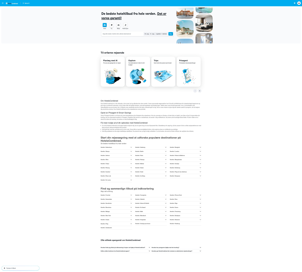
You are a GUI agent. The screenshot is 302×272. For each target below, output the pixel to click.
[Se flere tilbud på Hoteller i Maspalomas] (200, 159)
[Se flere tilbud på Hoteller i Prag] (131, 224)
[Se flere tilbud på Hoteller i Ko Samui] (166, 207)
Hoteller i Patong (105, 167)
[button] (2, 3)
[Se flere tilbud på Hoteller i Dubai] (166, 168)
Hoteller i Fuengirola (140, 195)
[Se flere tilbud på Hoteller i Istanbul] (131, 172)
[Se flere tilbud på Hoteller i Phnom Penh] (200, 195)
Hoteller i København (106, 147)
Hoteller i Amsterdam (106, 199)
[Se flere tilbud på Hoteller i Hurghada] (166, 220)
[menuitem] (104, 26)
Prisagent (183, 60)
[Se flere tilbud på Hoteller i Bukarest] (200, 220)
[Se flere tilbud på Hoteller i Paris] (166, 155)
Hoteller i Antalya (174, 163)
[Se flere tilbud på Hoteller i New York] (131, 215)
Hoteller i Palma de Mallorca (177, 155)
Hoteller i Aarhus (105, 155)
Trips (156, 60)
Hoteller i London (174, 151)
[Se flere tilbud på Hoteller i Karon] (200, 207)
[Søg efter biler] (118, 25)
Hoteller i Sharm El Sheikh (142, 203)
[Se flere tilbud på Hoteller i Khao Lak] (131, 176)
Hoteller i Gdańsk (140, 199)
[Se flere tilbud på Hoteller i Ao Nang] (166, 176)
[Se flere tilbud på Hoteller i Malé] (166, 211)
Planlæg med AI (110, 60)
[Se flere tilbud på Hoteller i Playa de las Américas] (200, 172)
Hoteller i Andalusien (106, 227)
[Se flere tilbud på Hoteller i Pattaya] (166, 159)
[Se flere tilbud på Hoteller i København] (131, 147)
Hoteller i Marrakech (140, 215)
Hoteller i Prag (104, 223)
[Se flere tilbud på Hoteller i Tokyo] (131, 164)
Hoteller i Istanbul (105, 172)
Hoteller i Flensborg (175, 211)
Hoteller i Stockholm (106, 203)
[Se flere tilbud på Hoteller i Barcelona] (131, 207)
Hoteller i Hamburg (175, 223)
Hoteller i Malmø (139, 163)
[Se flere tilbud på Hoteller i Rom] (200, 199)
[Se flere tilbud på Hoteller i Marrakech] (166, 215)
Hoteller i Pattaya (139, 159)
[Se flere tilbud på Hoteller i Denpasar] (200, 176)
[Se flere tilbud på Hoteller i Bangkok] (200, 147)
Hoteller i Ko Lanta (106, 180)
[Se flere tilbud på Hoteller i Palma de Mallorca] (200, 155)
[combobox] (122, 34)
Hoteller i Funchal (105, 195)
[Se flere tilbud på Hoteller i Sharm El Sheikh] (166, 203)
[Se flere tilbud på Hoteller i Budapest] (200, 215)
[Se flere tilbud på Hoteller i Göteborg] (200, 168)
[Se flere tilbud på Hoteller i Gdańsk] (166, 199)
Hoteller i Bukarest (175, 219)
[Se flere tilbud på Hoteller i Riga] (200, 203)
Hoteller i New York (106, 215)
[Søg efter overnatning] (105, 25)
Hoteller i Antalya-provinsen (142, 223)
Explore (132, 60)
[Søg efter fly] (112, 25)
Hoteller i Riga (173, 203)
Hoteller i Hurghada (140, 219)
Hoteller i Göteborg (175, 167)
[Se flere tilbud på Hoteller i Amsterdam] (131, 199)
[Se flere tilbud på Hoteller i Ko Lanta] (131, 180)
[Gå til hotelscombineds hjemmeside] (12, 3)
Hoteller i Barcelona (106, 207)
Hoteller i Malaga (105, 211)
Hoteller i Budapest (175, 215)
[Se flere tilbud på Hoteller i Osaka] (131, 220)
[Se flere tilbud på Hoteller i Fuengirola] (166, 195)
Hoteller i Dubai (139, 167)
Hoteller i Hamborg (140, 147)
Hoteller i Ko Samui (140, 207)
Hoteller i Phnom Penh (176, 195)
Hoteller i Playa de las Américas (178, 172)
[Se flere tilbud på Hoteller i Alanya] (131, 151)
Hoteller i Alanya (105, 151)
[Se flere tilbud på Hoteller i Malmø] (166, 164)
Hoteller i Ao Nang (140, 176)
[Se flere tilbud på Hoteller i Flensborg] (200, 211)
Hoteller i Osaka (105, 219)
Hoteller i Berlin (139, 151)
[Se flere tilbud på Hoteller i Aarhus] (131, 155)
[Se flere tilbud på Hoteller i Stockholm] (131, 203)
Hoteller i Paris (139, 155)
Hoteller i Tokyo (105, 163)
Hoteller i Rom (173, 199)
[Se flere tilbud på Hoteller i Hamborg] (166, 147)
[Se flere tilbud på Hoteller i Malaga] (131, 211)
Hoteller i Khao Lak (106, 176)
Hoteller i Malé (139, 211)
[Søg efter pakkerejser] (125, 25)
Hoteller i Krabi (139, 172)
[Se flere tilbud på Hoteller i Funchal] (131, 195)
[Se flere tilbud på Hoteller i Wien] (131, 159)
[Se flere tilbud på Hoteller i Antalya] (200, 164)
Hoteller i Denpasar (175, 176)
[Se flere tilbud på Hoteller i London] (200, 151)
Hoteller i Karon (174, 207)
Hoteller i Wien (104, 159)
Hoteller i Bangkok (175, 147)
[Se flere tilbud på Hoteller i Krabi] (166, 172)
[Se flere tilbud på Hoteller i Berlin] (166, 151)
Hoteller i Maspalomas (176, 159)
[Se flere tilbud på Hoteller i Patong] (131, 168)
